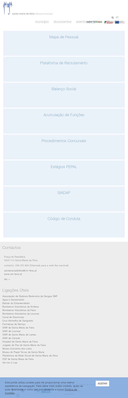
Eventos (81, 21)
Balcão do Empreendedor (16, 303)
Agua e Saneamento (13, 299)
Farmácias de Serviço (14, 324)
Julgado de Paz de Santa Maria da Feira (24, 345)
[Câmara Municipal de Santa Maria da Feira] (58, 8)
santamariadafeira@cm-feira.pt (20, 270)
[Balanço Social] (64, 106)
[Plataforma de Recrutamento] (64, 81)
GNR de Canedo (11, 338)
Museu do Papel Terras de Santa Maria (23, 352)
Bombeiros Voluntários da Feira (19, 310)
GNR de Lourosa (11, 331)
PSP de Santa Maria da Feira (18, 359)
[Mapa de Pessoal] (64, 55)
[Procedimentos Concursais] (64, 158)
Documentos (62, 21)
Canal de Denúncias (13, 317)
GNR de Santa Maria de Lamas (19, 334)
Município (42, 21)
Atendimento (116, 21)
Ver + (7, 279)
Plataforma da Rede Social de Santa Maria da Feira (30, 355)
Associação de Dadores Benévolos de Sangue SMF (30, 296)
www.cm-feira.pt (13, 274)
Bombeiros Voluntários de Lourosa (20, 313)
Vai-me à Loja (9, 362)
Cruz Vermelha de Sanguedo (17, 320)
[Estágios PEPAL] (64, 184)
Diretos (97, 21)
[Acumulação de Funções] (64, 132)
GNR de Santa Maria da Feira (18, 327)
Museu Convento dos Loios (17, 348)
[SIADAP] (64, 210)
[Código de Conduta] (64, 236)
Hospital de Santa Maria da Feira (20, 341)
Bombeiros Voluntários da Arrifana (20, 306)
